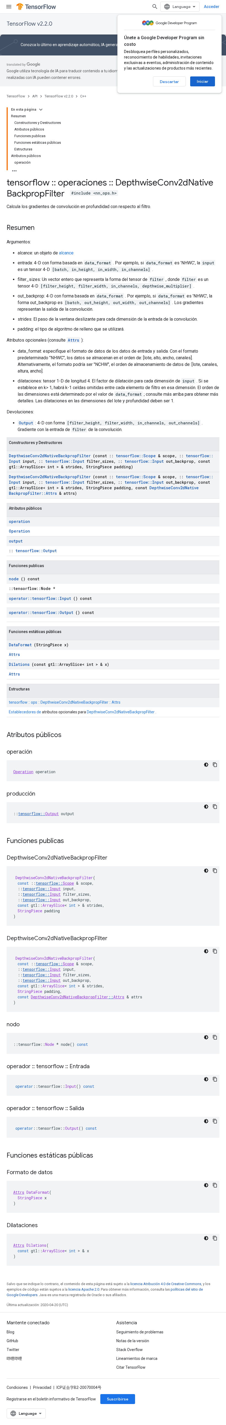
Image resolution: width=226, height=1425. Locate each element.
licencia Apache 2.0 (83, 1289)
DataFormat (20, 644)
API (34, 96)
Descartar (169, 81)
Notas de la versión (132, 1341)
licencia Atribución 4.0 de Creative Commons (165, 1284)
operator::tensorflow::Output (41, 612)
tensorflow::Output (36, 550)
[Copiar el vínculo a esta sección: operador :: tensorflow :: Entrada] (95, 1067)
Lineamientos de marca (136, 1358)
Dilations (19, 664)
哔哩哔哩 (14, 1358)
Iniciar (202, 81)
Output (26, 423)
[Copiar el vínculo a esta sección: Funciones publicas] (71, 841)
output (16, 541)
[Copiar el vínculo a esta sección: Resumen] (39, 228)
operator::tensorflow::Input (40, 598)
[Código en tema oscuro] (206, 764)
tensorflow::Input (64, 461)
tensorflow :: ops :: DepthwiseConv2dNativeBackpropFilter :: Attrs (64, 702)
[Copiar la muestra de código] (215, 764)
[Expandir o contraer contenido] (40, 109)
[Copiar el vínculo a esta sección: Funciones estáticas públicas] (100, 1156)
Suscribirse (117, 1399)
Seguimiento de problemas (139, 1332)
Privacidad (42, 1387)
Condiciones (17, 1387)
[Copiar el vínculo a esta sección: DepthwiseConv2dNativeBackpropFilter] (113, 858)
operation (19, 521)
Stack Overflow (129, 1349)
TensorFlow (16, 96)
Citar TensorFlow (131, 1367)
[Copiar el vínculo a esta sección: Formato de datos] (58, 1172)
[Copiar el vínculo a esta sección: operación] (37, 752)
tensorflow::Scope (136, 455)
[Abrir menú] (8, 6)
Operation (19, 531)
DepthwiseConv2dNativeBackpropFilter (50, 455)
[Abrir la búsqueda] (155, 6)
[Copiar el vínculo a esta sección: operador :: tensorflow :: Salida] (89, 1108)
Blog (10, 1332)
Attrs (73, 340)
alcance (66, 253)
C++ (83, 96)
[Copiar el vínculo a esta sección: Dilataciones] (43, 1225)
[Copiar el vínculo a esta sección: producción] (40, 794)
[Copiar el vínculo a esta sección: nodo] (25, 1025)
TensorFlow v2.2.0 (29, 23)
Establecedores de (25, 712)
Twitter (13, 1349)
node (14, 578)
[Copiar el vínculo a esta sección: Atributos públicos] (68, 735)
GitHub (12, 1341)
